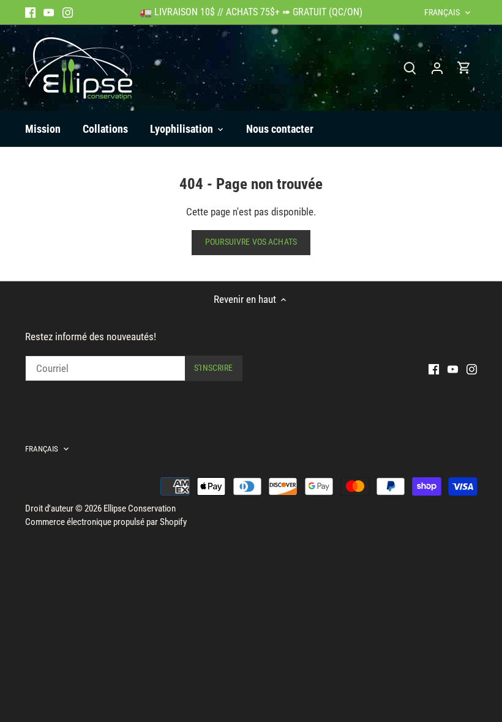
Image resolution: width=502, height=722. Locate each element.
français (442, 12)
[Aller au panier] (464, 67)
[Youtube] (48, 12)
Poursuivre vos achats (251, 242)
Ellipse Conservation (139, 508)
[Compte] (437, 67)
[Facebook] (30, 12)
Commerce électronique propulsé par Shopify (106, 521)
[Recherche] (410, 67)
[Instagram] (67, 12)
